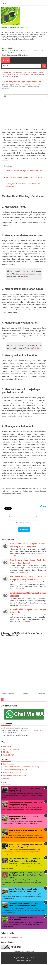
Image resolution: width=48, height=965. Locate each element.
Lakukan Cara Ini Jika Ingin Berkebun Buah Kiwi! (24, 171)
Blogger (31, 951)
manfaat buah (23, 86)
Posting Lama (41, 693)
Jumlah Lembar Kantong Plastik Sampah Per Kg (21, 767)
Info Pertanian (8, 764)
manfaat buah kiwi (33, 86)
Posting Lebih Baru (8, 693)
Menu (6, 60)
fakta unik (5, 86)
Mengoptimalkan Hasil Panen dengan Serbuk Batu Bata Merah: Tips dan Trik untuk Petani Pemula (27, 875)
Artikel (33, 85)
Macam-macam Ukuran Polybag (15, 775)
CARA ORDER (8, 755)
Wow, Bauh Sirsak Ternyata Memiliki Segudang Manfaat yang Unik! (28, 545)
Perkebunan (5, 88)
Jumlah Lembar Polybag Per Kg (15, 770)
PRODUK (6, 752)
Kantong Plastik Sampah (12, 772)
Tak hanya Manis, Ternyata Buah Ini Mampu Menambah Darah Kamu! (28, 578)
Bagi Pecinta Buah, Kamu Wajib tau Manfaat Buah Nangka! (28, 561)
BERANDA (7, 746)
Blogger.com (27, 960)
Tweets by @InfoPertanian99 (11, 937)
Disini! (25, 276)
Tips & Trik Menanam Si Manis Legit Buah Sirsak (24, 177)
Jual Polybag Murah (28, 958)
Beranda (25, 693)
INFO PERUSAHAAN (11, 749)
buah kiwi (39, 85)
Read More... (15, 556)
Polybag (6, 778)
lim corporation (13, 86)
